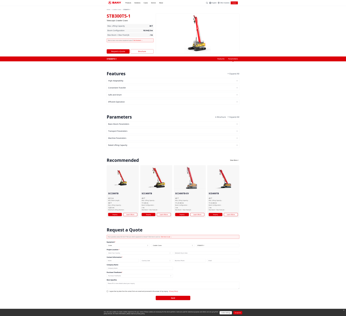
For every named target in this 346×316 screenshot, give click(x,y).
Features (221, 59)
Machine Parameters (117, 138)
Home (108, 9)
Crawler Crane (116, 9)
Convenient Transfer (117, 88)
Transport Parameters (117, 131)
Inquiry (115, 215)
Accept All (238, 313)
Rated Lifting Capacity (117, 145)
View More (234, 160)
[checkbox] (107, 291)
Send (173, 298)
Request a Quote (118, 51)
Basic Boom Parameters (118, 124)
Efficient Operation (116, 102)
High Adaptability (115, 80)
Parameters (233, 59)
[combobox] (128, 245)
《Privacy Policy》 (173, 291)
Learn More (130, 215)
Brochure (142, 51)
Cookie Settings (225, 313)
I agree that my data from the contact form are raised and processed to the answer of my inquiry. (144, 291)
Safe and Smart (115, 95)
